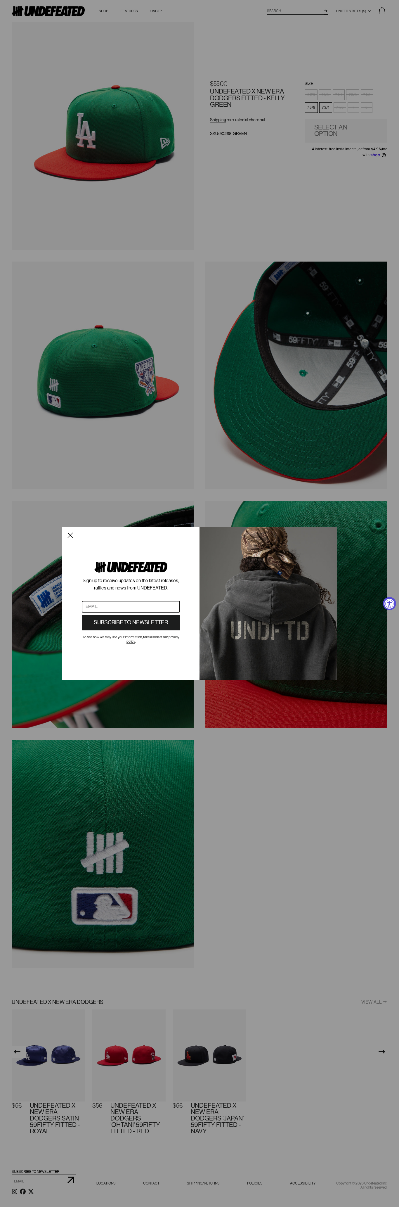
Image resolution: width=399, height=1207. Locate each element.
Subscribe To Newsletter (131, 622)
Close (70, 535)
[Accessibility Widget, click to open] (389, 603)
